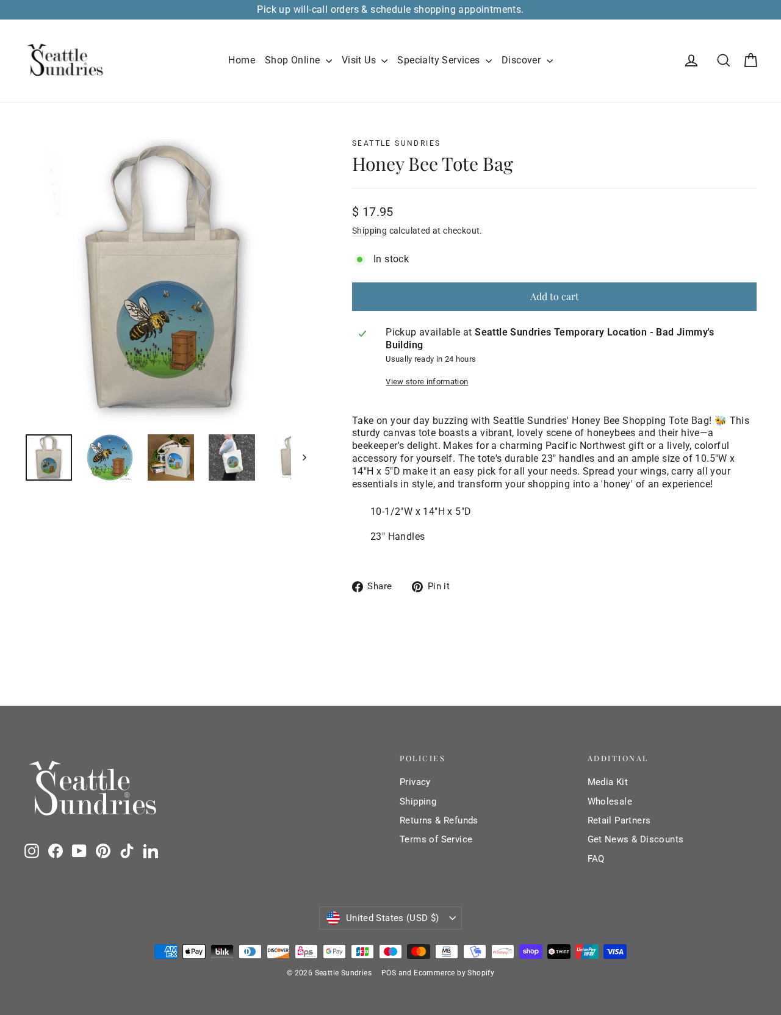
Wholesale (610, 801)
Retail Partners (619, 820)
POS (388, 973)
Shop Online (294, 60)
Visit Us (360, 60)
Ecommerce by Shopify (454, 973)
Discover (523, 60)
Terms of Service (436, 839)
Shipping (369, 230)
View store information (427, 381)
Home (241, 60)
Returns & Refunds (439, 820)
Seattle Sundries (396, 143)
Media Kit (608, 781)
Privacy (415, 781)
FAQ (596, 858)
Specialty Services (440, 60)
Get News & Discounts (636, 839)
